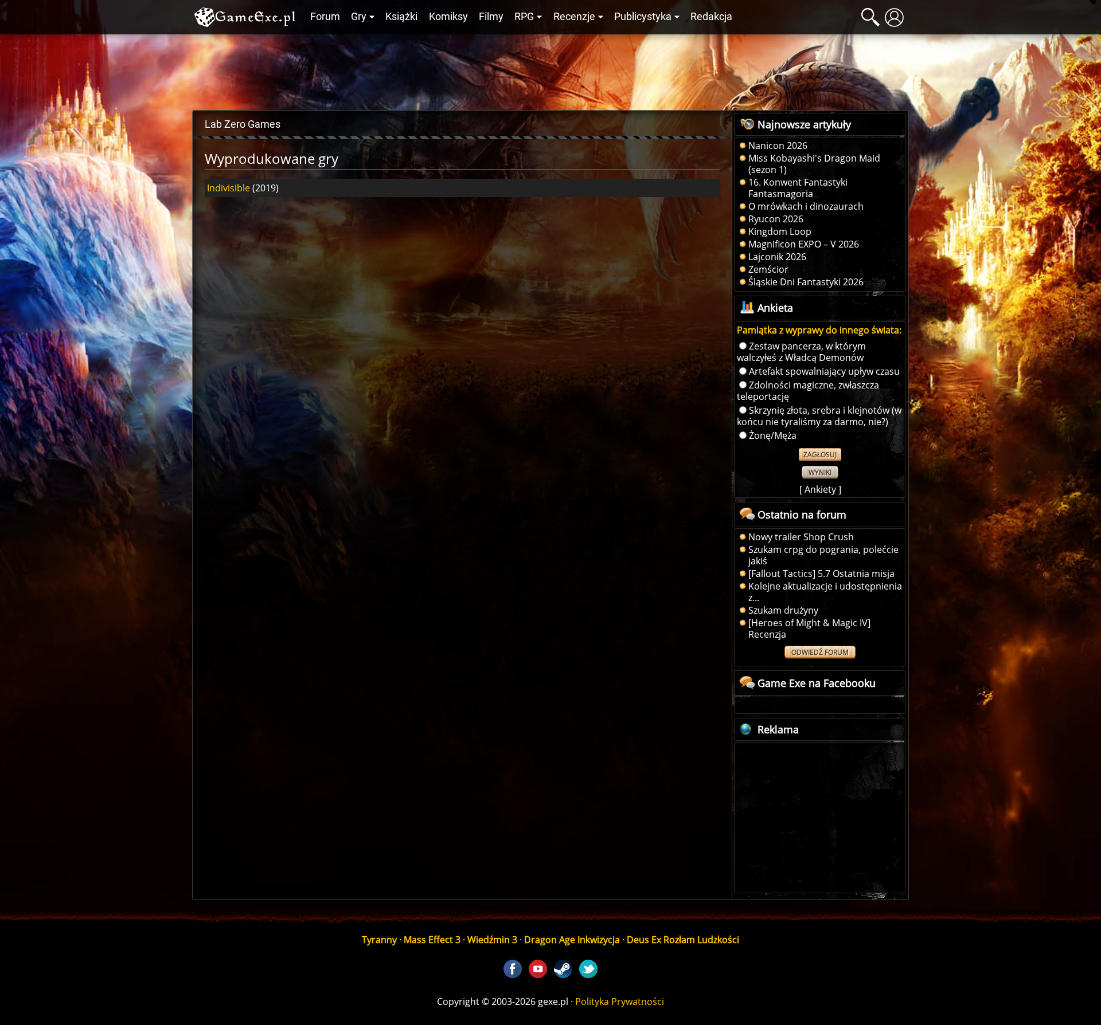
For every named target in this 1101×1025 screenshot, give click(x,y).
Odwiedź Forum (820, 652)
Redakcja (711, 16)
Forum (325, 16)
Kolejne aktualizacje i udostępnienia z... (825, 592)
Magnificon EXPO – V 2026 (803, 244)
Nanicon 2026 (777, 145)
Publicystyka (642, 16)
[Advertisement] (550, 69)
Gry (358, 16)
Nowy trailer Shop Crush (801, 537)
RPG (524, 16)
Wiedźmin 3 (492, 939)
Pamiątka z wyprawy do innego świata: (819, 330)
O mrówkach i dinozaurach (806, 206)
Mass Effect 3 (432, 939)
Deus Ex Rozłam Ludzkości (683, 939)
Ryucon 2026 (775, 219)
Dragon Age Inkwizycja (572, 939)
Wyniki (820, 472)
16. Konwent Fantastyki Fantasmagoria (798, 188)
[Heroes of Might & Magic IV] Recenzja (809, 628)
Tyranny (379, 939)
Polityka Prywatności (619, 1001)
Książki (401, 16)
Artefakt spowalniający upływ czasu (824, 371)
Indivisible (228, 188)
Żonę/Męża (773, 435)
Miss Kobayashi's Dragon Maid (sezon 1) (814, 164)
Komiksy (448, 16)
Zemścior (768, 269)
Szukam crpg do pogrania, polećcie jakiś (823, 555)
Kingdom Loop (779, 231)
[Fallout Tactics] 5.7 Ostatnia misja (821, 573)
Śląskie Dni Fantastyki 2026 (806, 282)
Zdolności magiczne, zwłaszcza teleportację (808, 390)
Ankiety (820, 489)
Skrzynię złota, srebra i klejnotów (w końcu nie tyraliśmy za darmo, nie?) (819, 415)
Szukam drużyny (783, 610)
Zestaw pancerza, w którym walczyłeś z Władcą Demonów (801, 351)
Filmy (491, 16)
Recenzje (574, 16)
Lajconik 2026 (777, 256)
